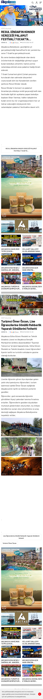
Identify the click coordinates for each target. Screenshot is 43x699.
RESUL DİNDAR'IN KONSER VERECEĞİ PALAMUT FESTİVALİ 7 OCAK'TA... (21, 150)
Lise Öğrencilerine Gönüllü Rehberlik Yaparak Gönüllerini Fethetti (21, 537)
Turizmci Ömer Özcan (9, 543)
